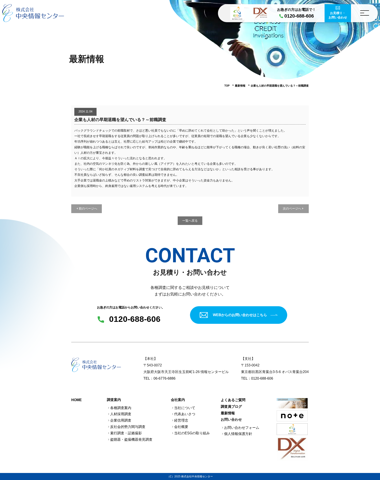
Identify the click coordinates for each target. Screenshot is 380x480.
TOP (227, 85)
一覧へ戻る (190, 220)
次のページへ (292, 208)
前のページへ (88, 208)
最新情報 (240, 85)
